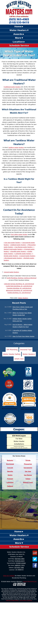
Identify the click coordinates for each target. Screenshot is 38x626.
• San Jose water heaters (12, 242)
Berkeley (10, 460)
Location (18, 41)
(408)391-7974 (19, 565)
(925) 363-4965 (19, 19)
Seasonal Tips (26, 349)
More (18, 37)
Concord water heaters (11, 272)
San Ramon (28, 475)
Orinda (28, 460)
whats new (19, 359)
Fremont (10, 479)
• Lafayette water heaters (22, 253)
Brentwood (10, 464)
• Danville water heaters (18, 251)
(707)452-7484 (19, 567)
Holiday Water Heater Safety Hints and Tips (22, 320)
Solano (28, 479)
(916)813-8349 (21, 563)
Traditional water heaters (12, 87)
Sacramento (28, 468)
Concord (10, 468)
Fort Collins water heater (19, 234)
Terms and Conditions (26, 600)
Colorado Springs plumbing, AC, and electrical (19, 284)
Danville (10, 471)
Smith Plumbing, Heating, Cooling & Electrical (21, 278)
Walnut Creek (28, 482)
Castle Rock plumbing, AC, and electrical (19, 286)
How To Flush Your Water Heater (23, 336)
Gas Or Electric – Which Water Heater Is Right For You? (22, 326)
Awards (17, 34)
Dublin (10, 475)
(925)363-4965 (19, 559)
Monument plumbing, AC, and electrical (19, 290)
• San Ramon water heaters (23, 247)
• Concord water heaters (27, 256)
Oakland (10, 486)
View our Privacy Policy (12, 600)
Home (17, 26)
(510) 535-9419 (19, 22)
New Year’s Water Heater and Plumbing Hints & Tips (23, 308)
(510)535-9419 (19, 561)
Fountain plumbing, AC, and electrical (19, 288)
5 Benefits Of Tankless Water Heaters (22, 332)
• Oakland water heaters (18, 245)
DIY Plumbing (12, 349)
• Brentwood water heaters (13, 258)
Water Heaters (18, 30)
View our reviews (8, 576)
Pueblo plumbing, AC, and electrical (19, 292)
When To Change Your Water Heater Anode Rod (22, 314)
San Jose (28, 471)
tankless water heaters (16, 147)
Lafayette (10, 482)
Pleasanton (28, 464)
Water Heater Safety (11, 354)
